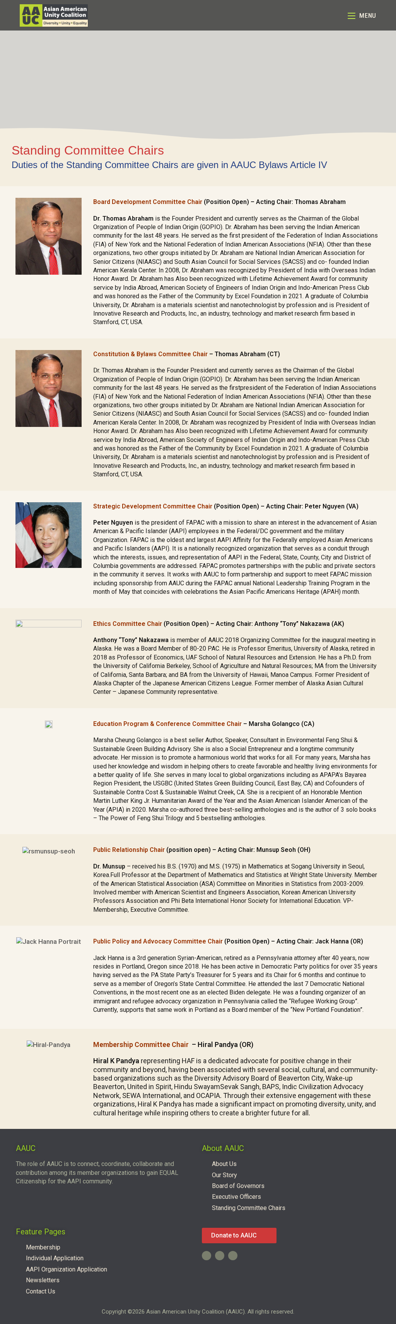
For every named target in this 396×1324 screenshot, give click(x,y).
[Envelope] (232, 1255)
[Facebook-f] (206, 1255)
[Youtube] (219, 1255)
